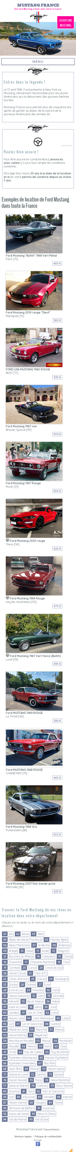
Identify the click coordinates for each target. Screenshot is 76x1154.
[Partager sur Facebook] (37, 1145)
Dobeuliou (45, 1151)
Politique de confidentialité (48, 1136)
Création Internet (60, 1151)
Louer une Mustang (65, 23)
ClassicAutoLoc (51, 1129)
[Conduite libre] (38, 147)
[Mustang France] (38, 22)
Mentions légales (23, 1136)
